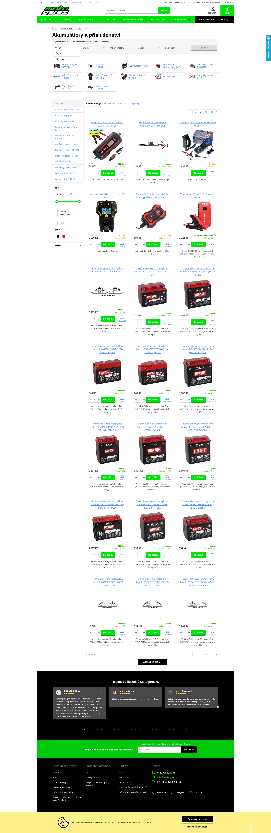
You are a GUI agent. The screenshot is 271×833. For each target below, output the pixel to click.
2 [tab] (88, 729)
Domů (54, 29)
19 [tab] (160, 729)
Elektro (79, 29)
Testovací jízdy (124, 777)
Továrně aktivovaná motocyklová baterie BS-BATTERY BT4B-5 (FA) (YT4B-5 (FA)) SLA (107, 349)
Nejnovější (135, 103)
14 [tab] (139, 729)
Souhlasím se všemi (197, 819)
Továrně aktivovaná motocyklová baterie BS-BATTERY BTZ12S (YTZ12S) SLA (152, 271)
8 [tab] (113, 729)
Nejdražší (122, 103)
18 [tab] (156, 729)
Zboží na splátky (59, 782)
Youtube (198, 792)
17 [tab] (151, 729)
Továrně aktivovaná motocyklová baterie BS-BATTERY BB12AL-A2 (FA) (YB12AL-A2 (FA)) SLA (197, 582)
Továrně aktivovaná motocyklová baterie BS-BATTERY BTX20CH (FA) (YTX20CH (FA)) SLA (197, 427)
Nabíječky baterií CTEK (66, 167)
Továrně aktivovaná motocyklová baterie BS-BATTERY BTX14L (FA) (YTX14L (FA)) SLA (198, 349)
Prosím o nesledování (197, 826)
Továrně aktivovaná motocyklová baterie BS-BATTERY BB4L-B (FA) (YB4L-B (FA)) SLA (198, 504)
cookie (148, 822)
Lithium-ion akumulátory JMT (66, 128)
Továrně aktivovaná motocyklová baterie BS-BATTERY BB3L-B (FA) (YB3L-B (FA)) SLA (152, 504)
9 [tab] (118, 729)
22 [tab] (173, 729)
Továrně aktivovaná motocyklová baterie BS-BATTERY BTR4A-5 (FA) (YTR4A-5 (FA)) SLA (152, 349)
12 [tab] (130, 729)
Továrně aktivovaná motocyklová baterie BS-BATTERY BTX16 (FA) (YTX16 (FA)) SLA (152, 427)
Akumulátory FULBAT (65, 115)
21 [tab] (168, 729)
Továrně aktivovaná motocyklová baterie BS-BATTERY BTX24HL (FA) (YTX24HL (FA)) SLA (107, 504)
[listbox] (67, 56)
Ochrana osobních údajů (63, 792)
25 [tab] (185, 729)
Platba (55, 777)
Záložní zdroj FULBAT (65, 179)
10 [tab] (122, 729)
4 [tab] (96, 729)
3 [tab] (92, 729)
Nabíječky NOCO (63, 161)
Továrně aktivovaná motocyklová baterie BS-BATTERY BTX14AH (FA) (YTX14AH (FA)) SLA (107, 427)
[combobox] (67, 48)
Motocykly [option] (60, 59)
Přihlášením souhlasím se (164, 744)
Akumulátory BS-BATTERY (67, 109)
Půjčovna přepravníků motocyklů (132, 792)
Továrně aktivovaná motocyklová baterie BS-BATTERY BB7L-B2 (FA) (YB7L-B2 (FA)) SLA (152, 582)
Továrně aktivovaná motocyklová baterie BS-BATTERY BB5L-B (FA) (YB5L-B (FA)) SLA (107, 582)
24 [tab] (181, 729)
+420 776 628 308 (188, 2)
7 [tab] (109, 729)
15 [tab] (143, 729)
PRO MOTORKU (67, 29)
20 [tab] (164, 729)
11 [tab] (126, 729)
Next (218, 707)
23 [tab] (177, 729)
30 (206, 112)
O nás (89, 2)
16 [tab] (147, 729)
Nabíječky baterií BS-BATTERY (65, 137)
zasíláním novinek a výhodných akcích (175, 744)
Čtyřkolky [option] (60, 53)
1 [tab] (84, 729)
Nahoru (92, 654)
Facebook (161, 792)
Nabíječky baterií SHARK (66, 155)
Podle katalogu (93, 103)
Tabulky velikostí (54, 2)
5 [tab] (101, 729)
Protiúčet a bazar (125, 782)
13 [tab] (135, 729)
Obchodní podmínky (74, 2)
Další (212, 112)
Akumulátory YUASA (64, 121)
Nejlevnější (109, 103)
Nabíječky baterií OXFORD (67, 150)
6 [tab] (105, 729)
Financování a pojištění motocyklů (132, 787)
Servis (120, 772)
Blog (97, 2)
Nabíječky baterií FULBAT (67, 144)
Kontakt (40, 2)
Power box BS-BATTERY (66, 173)
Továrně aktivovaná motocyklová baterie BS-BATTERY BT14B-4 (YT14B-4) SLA (198, 271)
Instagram (180, 792)
